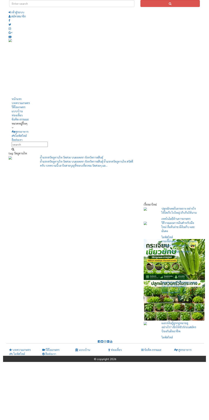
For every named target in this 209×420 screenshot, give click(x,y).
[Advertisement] (141, 67)
